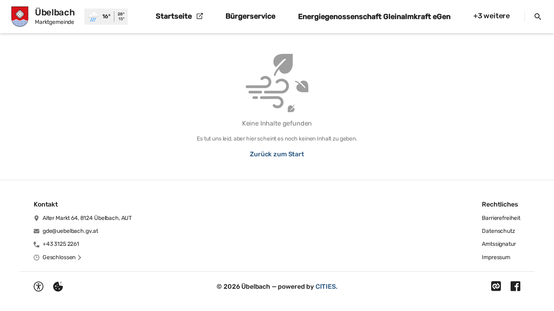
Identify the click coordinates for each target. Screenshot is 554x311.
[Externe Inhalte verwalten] (58, 287)
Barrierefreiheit (501, 218)
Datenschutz (498, 231)
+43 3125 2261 (61, 244)
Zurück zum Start (277, 154)
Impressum (496, 257)
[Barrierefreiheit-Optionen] (38, 287)
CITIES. (326, 286)
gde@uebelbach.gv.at (70, 231)
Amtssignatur (498, 244)
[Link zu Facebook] (515, 286)
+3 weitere (491, 15)
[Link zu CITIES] (496, 286)
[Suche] (537, 16)
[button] (62, 257)
